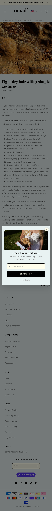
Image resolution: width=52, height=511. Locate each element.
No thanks (26, 280)
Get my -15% (26, 274)
